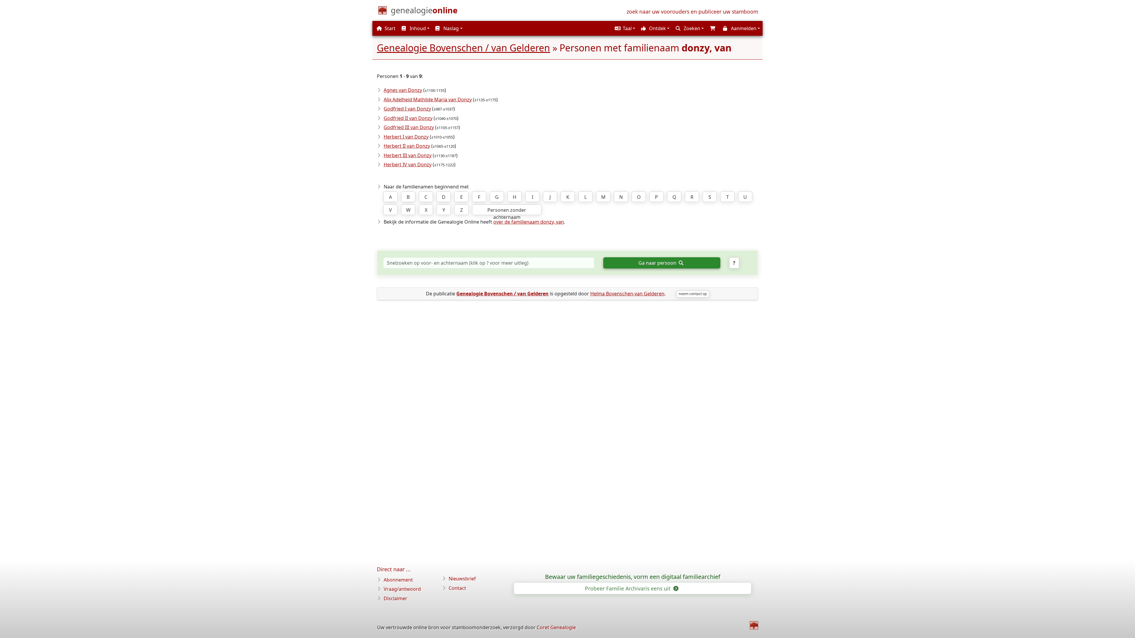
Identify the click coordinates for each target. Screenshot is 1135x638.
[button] (624, 28)
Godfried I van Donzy (407, 108)
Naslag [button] (450, 28)
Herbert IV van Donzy (408, 164)
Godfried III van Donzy (409, 127)
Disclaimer (395, 598)
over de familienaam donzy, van (528, 222)
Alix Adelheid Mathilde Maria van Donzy (428, 99)
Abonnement (398, 580)
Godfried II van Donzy (408, 118)
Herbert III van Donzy (408, 155)
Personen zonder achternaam (506, 211)
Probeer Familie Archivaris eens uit (628, 588)
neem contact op (693, 293)
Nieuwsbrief (462, 578)
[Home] (754, 625)
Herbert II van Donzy (407, 146)
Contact (457, 588)
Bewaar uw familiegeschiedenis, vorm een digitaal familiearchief (632, 576)
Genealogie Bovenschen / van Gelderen (463, 47)
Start (389, 28)
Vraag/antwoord (402, 589)
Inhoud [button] (417, 28)
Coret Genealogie (556, 627)
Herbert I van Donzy (406, 137)
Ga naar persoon (657, 263)
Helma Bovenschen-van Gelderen (627, 293)
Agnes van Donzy (403, 90)
